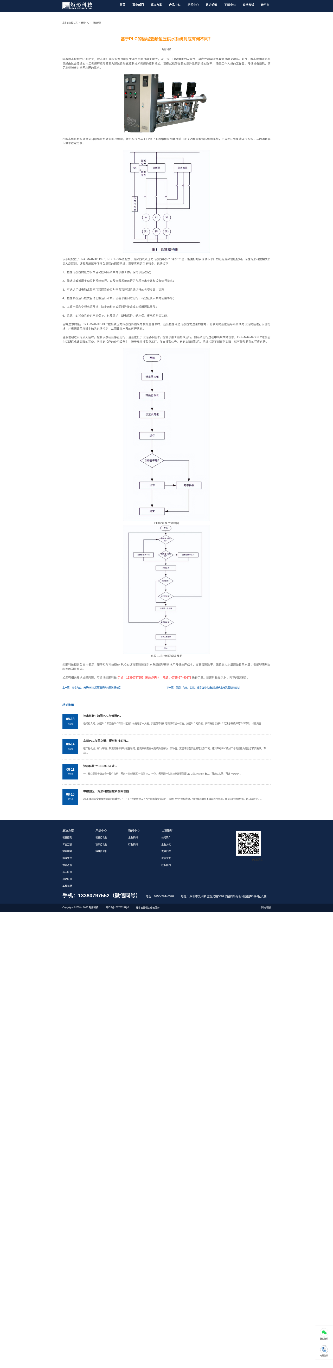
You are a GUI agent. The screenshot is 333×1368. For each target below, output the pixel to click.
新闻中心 (193, 4)
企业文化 (166, 844)
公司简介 (166, 837)
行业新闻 (97, 23)
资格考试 (248, 4)
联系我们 (166, 865)
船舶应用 (67, 879)
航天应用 (67, 872)
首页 (122, 4)
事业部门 (138, 4)
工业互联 (67, 844)
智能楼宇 (67, 851)
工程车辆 (67, 886)
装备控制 (67, 837)
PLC (102, 259)
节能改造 (67, 865)
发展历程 (166, 851)
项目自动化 (101, 844)
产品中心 (175, 4)
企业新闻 (133, 837)
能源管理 (67, 858)
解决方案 (156, 4)
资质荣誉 (166, 858)
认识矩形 (211, 4)
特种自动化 (101, 851)
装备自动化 (101, 837)
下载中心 (230, 4)
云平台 (265, 4)
